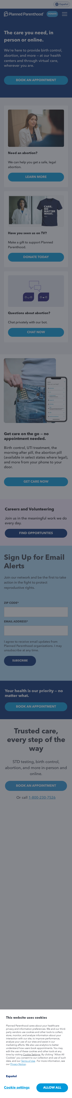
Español (11, 1076)
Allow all (52, 1087)
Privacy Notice (18, 1064)
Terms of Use (28, 1061)
